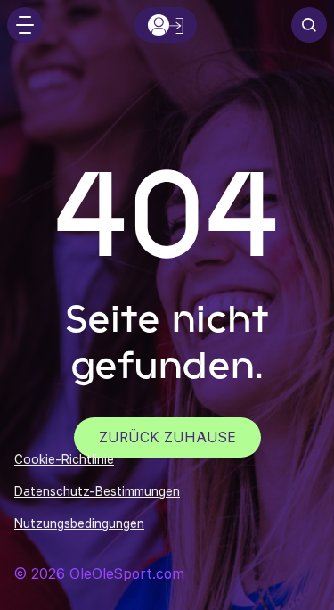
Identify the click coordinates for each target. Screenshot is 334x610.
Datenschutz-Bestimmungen (97, 491)
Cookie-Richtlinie (64, 459)
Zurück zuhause (167, 437)
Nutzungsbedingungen (79, 523)
